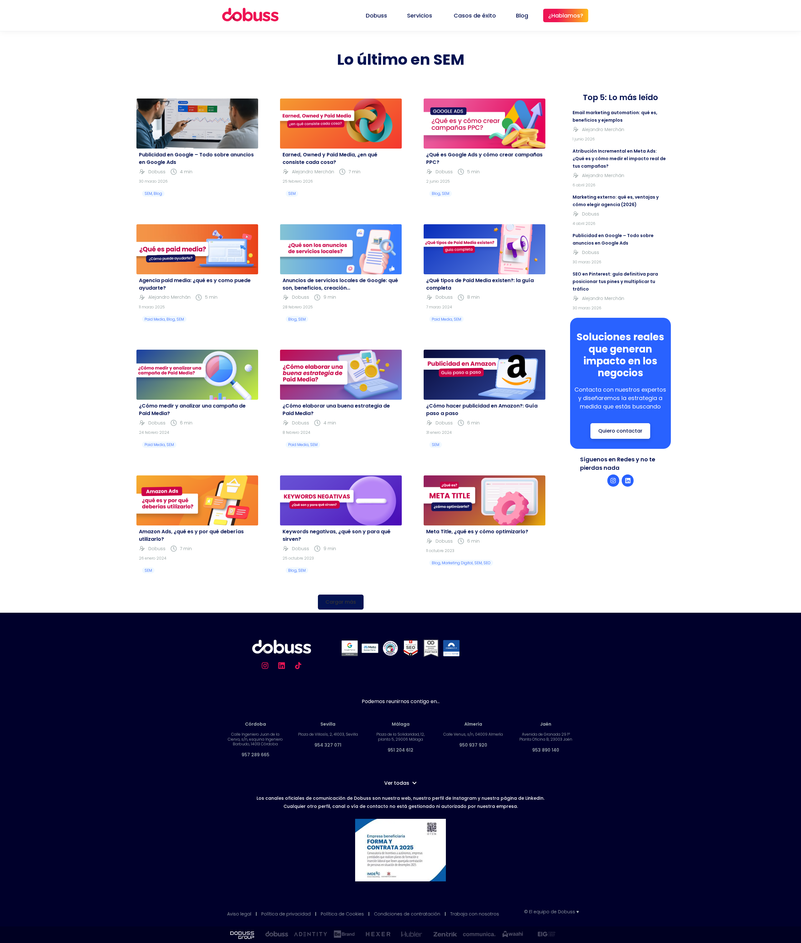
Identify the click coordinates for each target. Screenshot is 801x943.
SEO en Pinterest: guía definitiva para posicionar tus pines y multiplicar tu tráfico (615, 281)
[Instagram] (613, 480)
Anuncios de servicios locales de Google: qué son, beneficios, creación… (340, 284)
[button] (341, 602)
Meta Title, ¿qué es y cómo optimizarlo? (477, 531)
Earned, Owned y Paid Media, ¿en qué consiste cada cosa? (330, 158)
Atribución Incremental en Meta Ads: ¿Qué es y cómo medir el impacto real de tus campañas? (619, 158)
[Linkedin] (628, 480)
